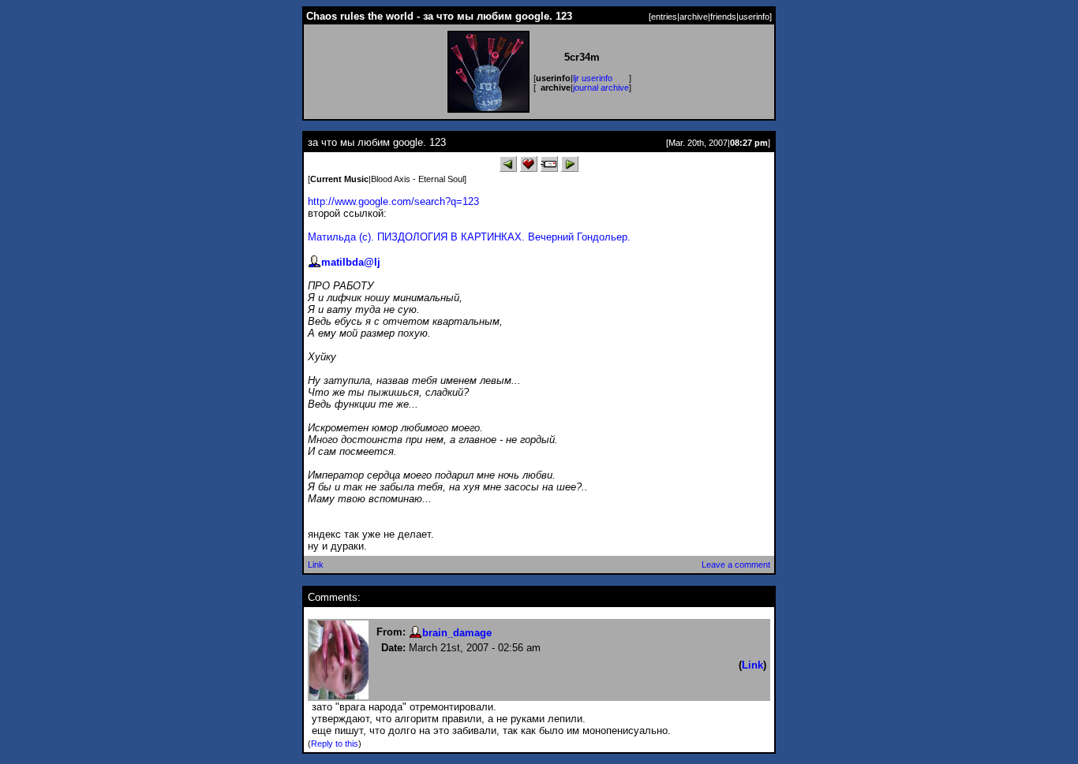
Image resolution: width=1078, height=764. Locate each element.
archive (693, 16)
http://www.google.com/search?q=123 (393, 201)
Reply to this (334, 743)
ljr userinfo (592, 78)
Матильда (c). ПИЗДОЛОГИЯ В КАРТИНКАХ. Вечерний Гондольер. (469, 237)
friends (723, 16)
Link (316, 564)
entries (664, 16)
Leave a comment (736, 564)
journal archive (601, 87)
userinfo (754, 16)
